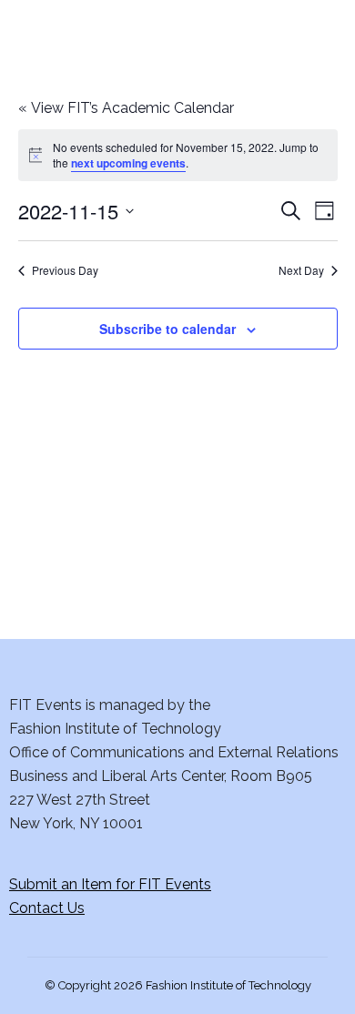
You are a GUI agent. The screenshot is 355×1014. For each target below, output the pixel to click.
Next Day (301, 270)
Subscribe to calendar (167, 328)
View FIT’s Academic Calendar (126, 108)
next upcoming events (128, 163)
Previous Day (65, 270)
